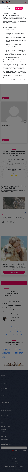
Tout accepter (19, 8)
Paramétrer (18, 6)
